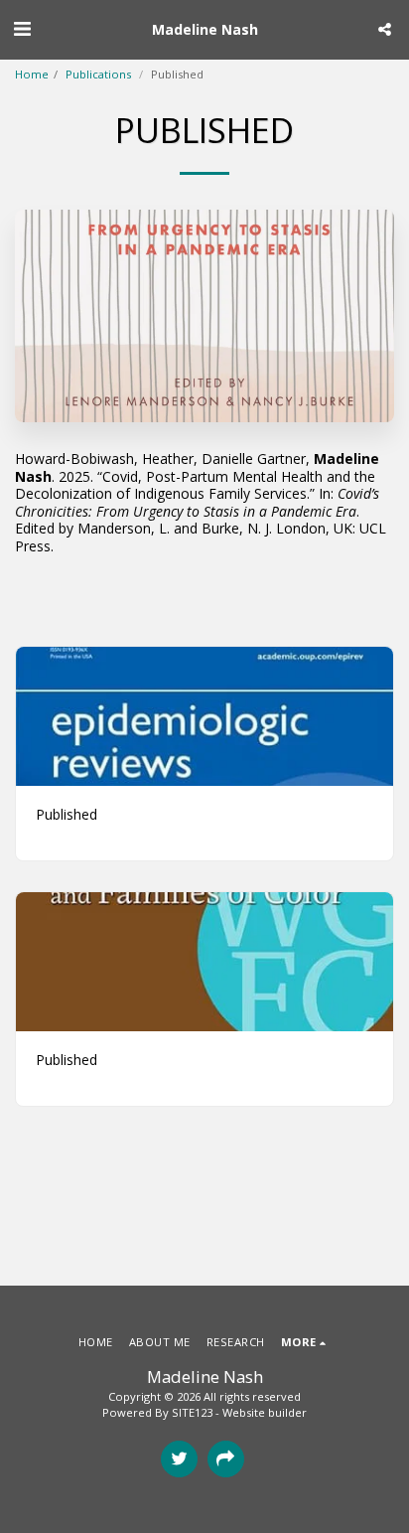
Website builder (264, 1412)
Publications (100, 74)
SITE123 (192, 1412)
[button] (22, 28)
